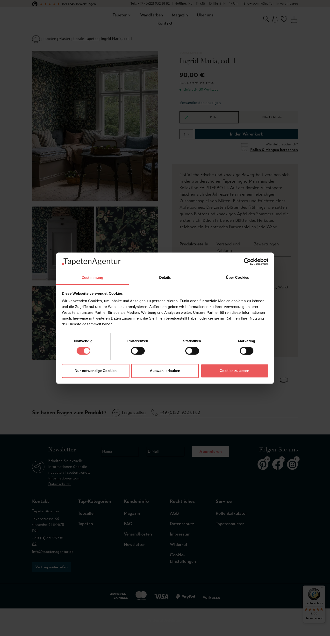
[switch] (138, 351)
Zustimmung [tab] (92, 278)
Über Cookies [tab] (237, 278)
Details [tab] (165, 278)
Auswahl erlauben (165, 371)
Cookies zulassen (234, 371)
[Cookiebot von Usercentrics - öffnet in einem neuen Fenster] (247, 261)
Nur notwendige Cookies (95, 371)
